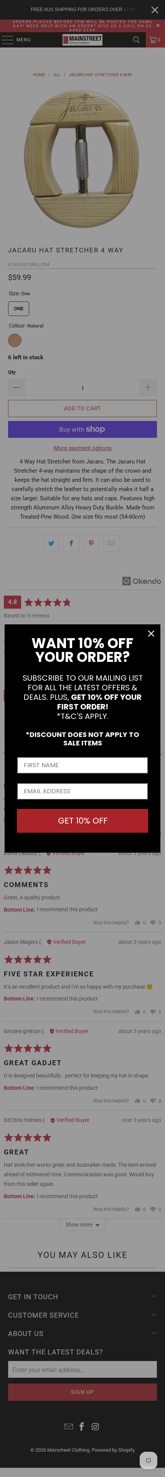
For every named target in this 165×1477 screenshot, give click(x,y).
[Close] (151, 633)
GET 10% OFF (82, 821)
